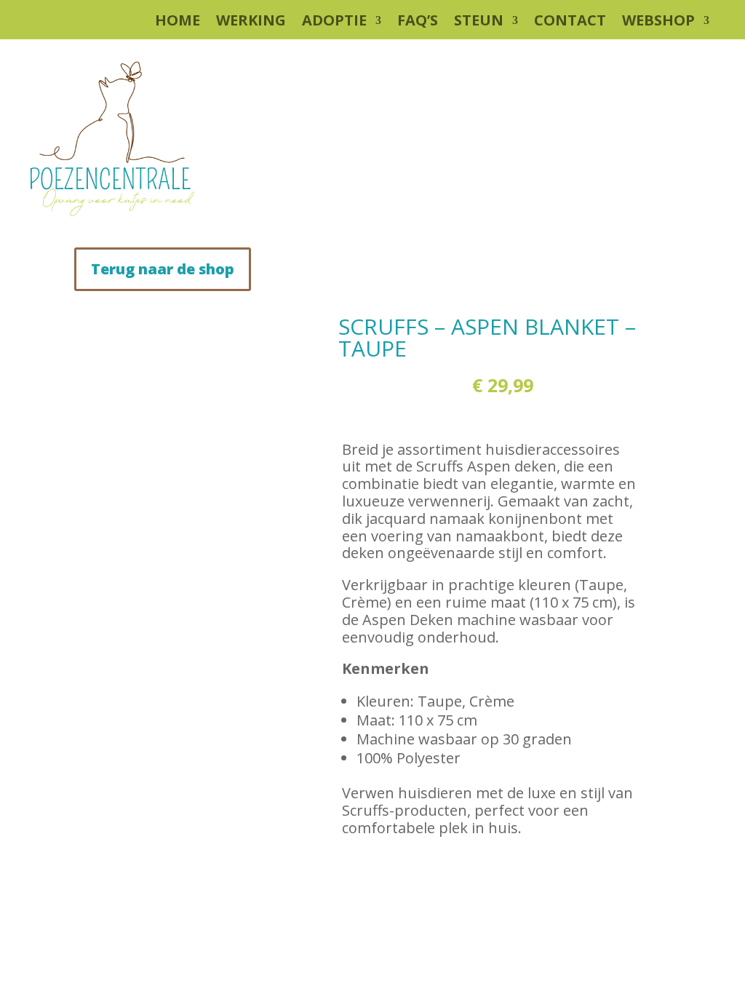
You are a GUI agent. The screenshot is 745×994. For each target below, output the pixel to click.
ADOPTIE (334, 22)
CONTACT (570, 22)
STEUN (478, 22)
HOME (177, 22)
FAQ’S (417, 22)
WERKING (251, 22)
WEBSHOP (658, 22)
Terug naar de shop (162, 269)
